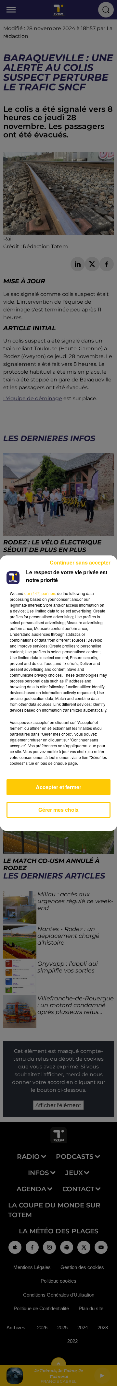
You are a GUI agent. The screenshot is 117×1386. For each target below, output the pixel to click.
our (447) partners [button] (40, 593)
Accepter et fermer (58, 787)
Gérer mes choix (58, 809)
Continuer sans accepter (80, 562)
